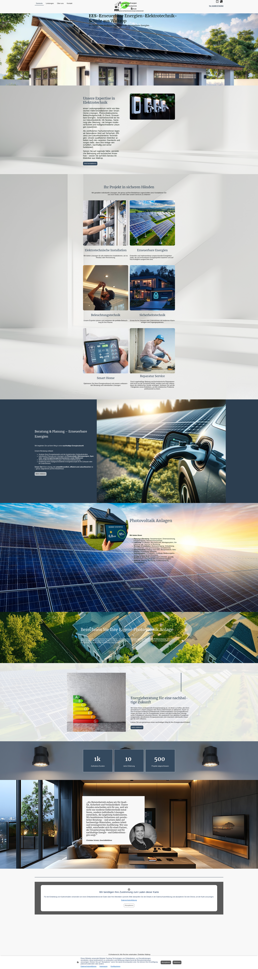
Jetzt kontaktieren (90, 163)
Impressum (103, 966)
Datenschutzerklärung (129, 900)
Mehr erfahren (41, 474)
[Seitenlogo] (129, 7)
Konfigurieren (115, 966)
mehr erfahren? (137, 727)
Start (133, 648)
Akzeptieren (129, 905)
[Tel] (221, 1)
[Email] (217, 1)
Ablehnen (177, 962)
